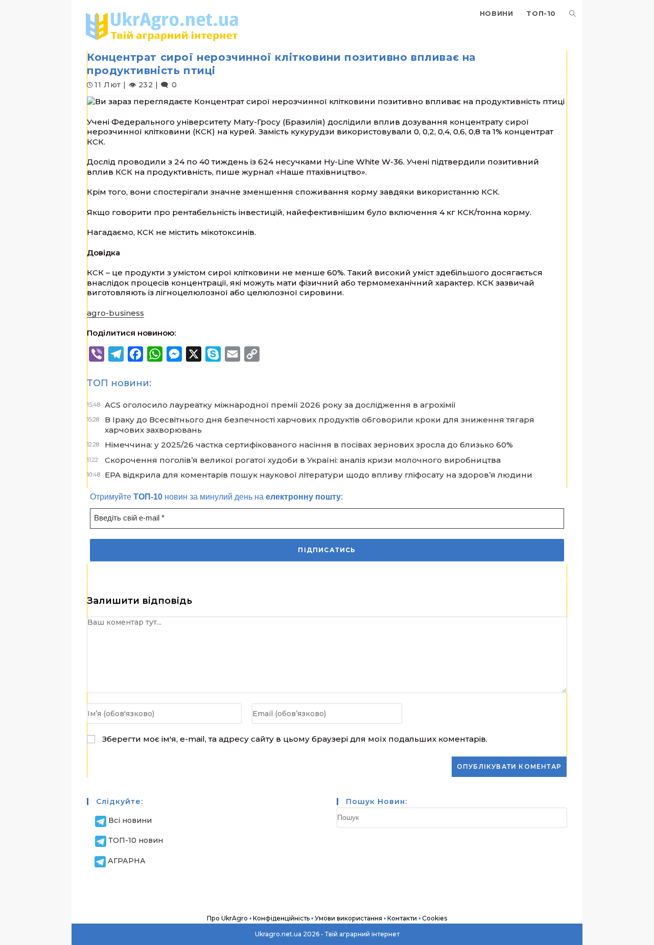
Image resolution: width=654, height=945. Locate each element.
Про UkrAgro (227, 918)
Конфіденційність (281, 918)
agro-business (115, 313)
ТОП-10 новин (135, 840)
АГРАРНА (127, 860)
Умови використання (348, 918)
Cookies (434, 918)
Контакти (402, 918)
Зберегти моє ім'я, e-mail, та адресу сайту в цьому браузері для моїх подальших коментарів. (294, 739)
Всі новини (130, 820)
